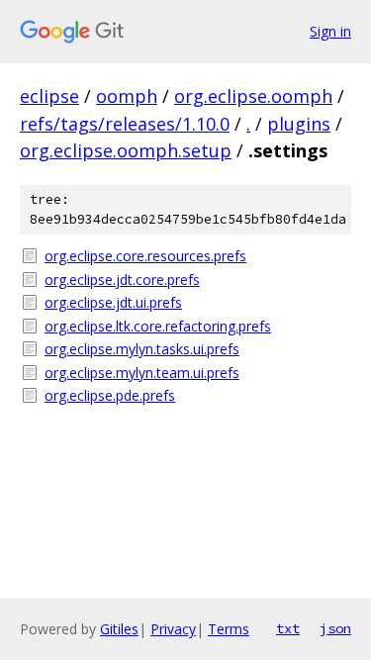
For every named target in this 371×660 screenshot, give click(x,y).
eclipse (49, 96)
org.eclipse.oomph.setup (126, 150)
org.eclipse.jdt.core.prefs (122, 279)
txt (288, 628)
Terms (228, 628)
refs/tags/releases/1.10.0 (125, 124)
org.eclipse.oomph (253, 96)
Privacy (173, 628)
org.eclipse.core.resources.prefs (145, 255)
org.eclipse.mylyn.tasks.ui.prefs (142, 348)
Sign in (330, 31)
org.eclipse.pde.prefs (110, 395)
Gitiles (119, 628)
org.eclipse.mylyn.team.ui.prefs (142, 372)
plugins (298, 124)
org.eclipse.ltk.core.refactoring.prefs (158, 326)
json (335, 628)
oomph (126, 96)
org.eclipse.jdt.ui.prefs (113, 302)
